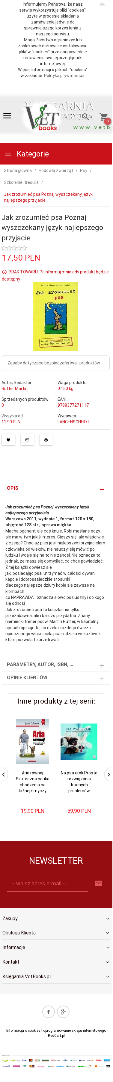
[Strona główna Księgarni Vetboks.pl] (42, 117)
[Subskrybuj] (98, 884)
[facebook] (48, 1012)
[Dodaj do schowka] (8, 439)
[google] (63, 1012)
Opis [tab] (12, 488)
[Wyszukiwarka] (83, 117)
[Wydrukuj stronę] (46, 439)
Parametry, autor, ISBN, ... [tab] (40, 664)
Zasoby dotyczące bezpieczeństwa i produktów (53, 363)
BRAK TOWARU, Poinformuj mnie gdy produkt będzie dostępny (55, 275)
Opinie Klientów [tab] (27, 677)
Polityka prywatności (64, 75)
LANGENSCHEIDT (74, 421)
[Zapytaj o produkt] (27, 439)
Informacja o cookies (23, 1030)
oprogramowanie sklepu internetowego (74, 1030)
